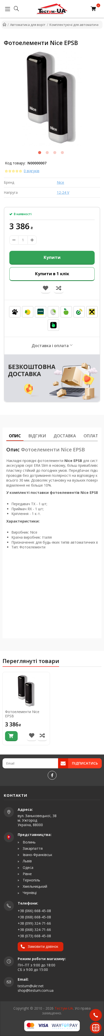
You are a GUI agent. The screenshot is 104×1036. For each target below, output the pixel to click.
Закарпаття (32, 848)
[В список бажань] (32, 736)
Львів (27, 861)
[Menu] (6, 8)
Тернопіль (31, 880)
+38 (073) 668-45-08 (34, 935)
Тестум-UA (64, 1008)
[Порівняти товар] (42, 736)
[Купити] (11, 736)
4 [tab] (62, 152)
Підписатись (85, 763)
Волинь (29, 842)
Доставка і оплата (50, 345)
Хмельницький (34, 886)
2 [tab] (47, 152)
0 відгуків (31, 170)
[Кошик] (94, 9)
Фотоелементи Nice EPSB (22, 714)
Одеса (27, 867)
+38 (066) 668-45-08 (34, 910)
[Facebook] (52, 775)
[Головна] (4, 24)
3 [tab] (54, 152)
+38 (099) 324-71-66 (34, 923)
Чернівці (29, 892)
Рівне (27, 874)
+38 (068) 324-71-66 (34, 929)
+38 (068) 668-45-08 (34, 917)
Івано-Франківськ (37, 855)
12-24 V (63, 192)
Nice (60, 182)
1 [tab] (39, 152)
